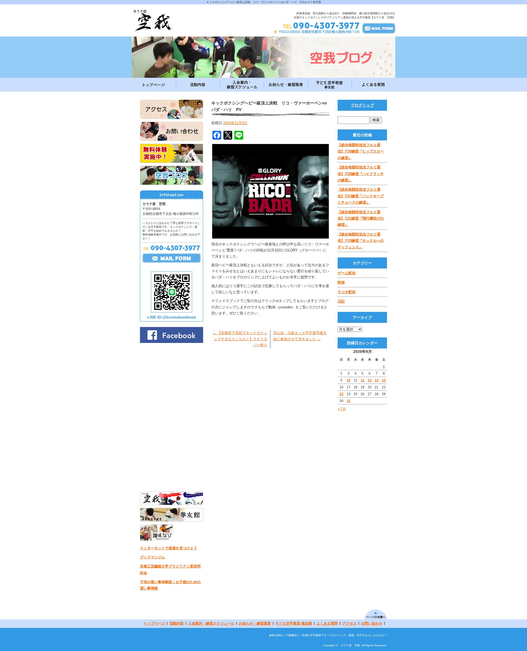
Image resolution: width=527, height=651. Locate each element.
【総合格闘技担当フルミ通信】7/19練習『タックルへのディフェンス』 (361, 240)
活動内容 (198, 85)
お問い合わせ (371, 623)
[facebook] (171, 341)
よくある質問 (373, 85)
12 (363, 380)
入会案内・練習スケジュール (242, 85)
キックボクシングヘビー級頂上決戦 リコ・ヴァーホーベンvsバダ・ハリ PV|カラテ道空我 (263, 2)
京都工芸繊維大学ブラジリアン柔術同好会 (170, 569)
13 (370, 380)
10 (349, 380)
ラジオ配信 (346, 292)
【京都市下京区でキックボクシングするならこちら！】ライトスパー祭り (240, 339)
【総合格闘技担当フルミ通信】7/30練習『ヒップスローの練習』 (361, 151)
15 (384, 380)
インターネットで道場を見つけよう (168, 548)
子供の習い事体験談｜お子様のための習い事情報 (170, 585)
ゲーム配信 (346, 273)
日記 (341, 301)
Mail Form (378, 28)
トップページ (154, 85)
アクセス (349, 623)
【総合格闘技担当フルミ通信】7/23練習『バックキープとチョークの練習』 (361, 195)
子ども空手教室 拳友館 (329, 85)
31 (349, 401)
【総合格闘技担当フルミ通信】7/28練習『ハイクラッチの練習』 (361, 173)
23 (341, 394)
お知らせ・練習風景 (285, 85)
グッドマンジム (152, 557)
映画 (341, 282)
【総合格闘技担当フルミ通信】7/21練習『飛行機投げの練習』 (361, 218)
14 (377, 380)
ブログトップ (362, 105)
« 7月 (342, 409)
